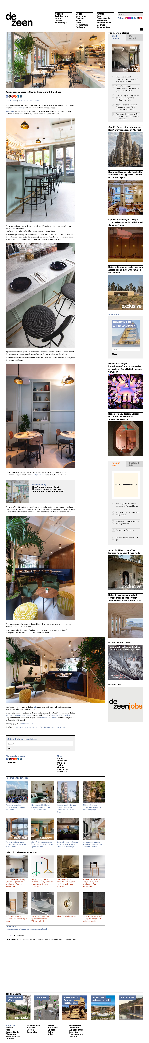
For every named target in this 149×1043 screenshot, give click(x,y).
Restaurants (49, 727)
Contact (73, 1036)
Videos (79, 23)
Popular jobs (116, 464)
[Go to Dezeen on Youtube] (140, 18)
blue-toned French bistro (61, 715)
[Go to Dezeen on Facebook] (135, 18)
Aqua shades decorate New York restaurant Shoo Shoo (33, 92)
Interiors (59, 18)
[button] (141, 29)
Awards (100, 14)
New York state (31, 727)
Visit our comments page (16, 929)
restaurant (19, 108)
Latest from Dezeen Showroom (21, 852)
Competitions (103, 27)
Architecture (61, 16)
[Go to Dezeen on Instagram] (129, 18)
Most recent (132, 37)
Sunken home (127, 997)
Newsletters (82, 25)
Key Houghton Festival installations (71, 1000)
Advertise (73, 1032)
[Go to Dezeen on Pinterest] (126, 18)
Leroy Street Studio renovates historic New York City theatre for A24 (127, 88)
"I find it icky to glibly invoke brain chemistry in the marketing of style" (127, 97)
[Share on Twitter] (9, 96)
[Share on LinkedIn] (18, 96)
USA (40, 727)
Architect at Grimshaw (125, 530)
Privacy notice (76, 1034)
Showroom (102, 20)
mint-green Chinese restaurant (18, 715)
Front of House (27, 723)
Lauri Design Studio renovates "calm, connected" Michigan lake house (127, 79)
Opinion (79, 18)
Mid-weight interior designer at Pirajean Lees (128, 522)
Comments (74, 1028)
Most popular (116, 37)
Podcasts (80, 27)
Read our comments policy (38, 929)
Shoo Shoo (10, 111)
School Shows (104, 23)
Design (58, 20)
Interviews (81, 16)
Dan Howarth (11, 100)
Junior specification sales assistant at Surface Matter (127, 504)
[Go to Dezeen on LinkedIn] (132, 18)
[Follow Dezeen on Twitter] (138, 18)
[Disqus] (55, 960)
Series (79, 14)
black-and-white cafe (48, 717)
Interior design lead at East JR (127, 539)
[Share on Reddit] (15, 96)
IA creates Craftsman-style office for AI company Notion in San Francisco (127, 116)
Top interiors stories (118, 33)
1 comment (39, 100)
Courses (101, 25)
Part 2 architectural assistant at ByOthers (128, 513)
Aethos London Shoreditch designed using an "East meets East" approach (126, 107)
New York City (62, 727)
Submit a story (76, 1030)
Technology (61, 23)
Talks (78, 20)
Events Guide (103, 18)
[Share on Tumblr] (21, 96)
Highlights (16, 994)
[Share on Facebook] (7, 96)
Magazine (60, 14)
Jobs (99, 16)
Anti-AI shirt (42, 997)
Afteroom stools (40, 475)
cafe (35, 707)
